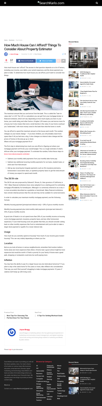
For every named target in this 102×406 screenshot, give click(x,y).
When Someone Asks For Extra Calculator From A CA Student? (88, 195)
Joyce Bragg (14, 54)
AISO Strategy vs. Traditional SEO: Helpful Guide (87, 73)
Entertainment (41, 397)
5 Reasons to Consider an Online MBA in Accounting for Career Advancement (88, 152)
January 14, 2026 (86, 106)
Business (11, 40)
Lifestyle (49, 396)
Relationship (61, 376)
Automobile (40, 371)
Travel (59, 393)
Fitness (49, 370)
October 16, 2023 (86, 189)
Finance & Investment (50, 366)
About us (7, 385)
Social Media (59, 384)
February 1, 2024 (86, 156)
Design (38, 384)
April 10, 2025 (85, 127)
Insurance (50, 391)
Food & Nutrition (50, 373)
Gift (48, 382)
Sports (59, 388)
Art (37, 368)
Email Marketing (39, 394)
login (10, 349)
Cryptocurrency (41, 381)
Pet (58, 371)
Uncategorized (62, 396)
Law (48, 394)
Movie (59, 366)
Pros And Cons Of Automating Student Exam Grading (88, 142)
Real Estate (19, 40)
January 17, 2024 (86, 169)
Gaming (49, 379)
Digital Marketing (39, 387)
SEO (58, 379)
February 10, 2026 (76, 66)
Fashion (39, 400)
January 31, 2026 (86, 86)
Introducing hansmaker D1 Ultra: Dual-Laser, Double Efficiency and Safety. (88, 112)
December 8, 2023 (86, 181)
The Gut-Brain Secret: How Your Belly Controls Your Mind (88, 102)
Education (39, 391)
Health (49, 384)
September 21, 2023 (86, 200)
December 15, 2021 (26, 54)
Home (5, 40)
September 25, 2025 (86, 117)
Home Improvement (51, 388)
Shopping (60, 381)
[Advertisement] (51, 23)
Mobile (49, 399)
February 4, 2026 (86, 78)
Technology (61, 391)
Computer (39, 379)
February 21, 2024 (86, 135)
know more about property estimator (16, 154)
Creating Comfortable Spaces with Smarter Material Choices (87, 122)
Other (59, 368)
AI (37, 366)
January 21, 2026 (86, 95)
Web (58, 398)
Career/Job (40, 376)
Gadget (49, 377)
